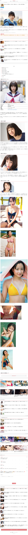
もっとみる (26, 415)
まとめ (3, 76)
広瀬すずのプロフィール (5, 67)
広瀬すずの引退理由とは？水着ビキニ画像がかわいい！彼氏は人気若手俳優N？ (14, 4)
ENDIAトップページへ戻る (14, 529)
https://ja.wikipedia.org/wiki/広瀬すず (12, 109)
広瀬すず (17, 26)
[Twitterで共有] (1, 7)
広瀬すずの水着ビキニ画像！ (5, 71)
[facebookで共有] (2, 7)
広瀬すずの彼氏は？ (4, 70)
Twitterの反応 (3, 75)
